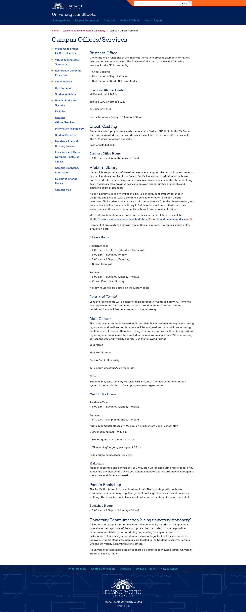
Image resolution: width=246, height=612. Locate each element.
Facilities (60, 111)
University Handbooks (74, 14)
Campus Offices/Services (65, 120)
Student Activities (65, 94)
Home (55, 30)
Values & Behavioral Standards (67, 62)
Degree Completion (87, 20)
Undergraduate (61, 20)
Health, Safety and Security (66, 103)
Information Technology (69, 128)
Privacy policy (123, 605)
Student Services (65, 135)
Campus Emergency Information (67, 170)
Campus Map (63, 189)
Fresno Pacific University (118, 601)
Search (184, 3)
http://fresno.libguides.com (173, 219)
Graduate (109, 20)
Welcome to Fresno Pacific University (84, 30)
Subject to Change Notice (66, 181)
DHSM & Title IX (130, 20)
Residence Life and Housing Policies (66, 144)
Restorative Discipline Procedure (68, 73)
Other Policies (63, 81)
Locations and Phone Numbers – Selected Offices (67, 157)
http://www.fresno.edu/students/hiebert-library (121, 219)
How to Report (153, 20)
